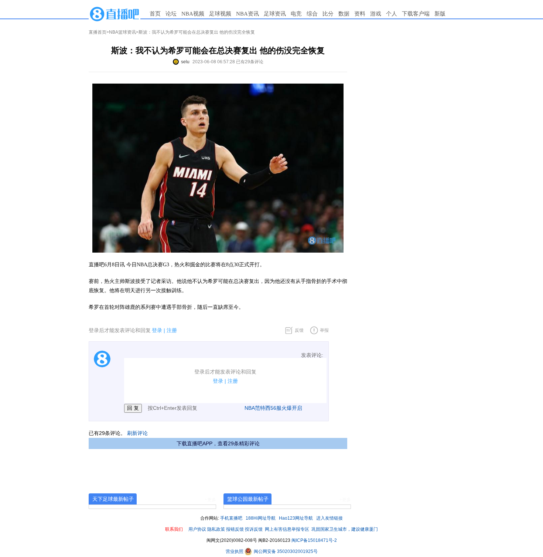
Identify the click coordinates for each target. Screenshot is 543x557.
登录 (157, 330)
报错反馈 (235, 529)
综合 (312, 14)
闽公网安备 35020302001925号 (285, 551)
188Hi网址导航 (261, 518)
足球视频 (220, 14)
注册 (172, 330)
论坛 (171, 14)
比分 (328, 14)
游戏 (375, 14)
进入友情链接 (329, 518)
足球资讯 (275, 14)
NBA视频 (192, 14)
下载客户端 (416, 14)
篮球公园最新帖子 (248, 499)
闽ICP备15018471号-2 (314, 540)
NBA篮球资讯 (122, 32)
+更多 (210, 499)
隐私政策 (216, 529)
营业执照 (235, 551)
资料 (359, 14)
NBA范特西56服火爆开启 (273, 408)
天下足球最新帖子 (113, 499)
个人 (391, 14)
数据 (343, 14)
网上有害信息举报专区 (287, 529)
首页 (155, 14)
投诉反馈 (254, 529)
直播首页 (97, 32)
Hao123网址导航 (296, 518)
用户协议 (197, 529)
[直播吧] (114, 13)
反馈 (299, 330)
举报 (324, 330)
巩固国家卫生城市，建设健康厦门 (344, 529)
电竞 (296, 14)
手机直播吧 (231, 518)
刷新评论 (137, 433)
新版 (439, 14)
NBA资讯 (247, 14)
